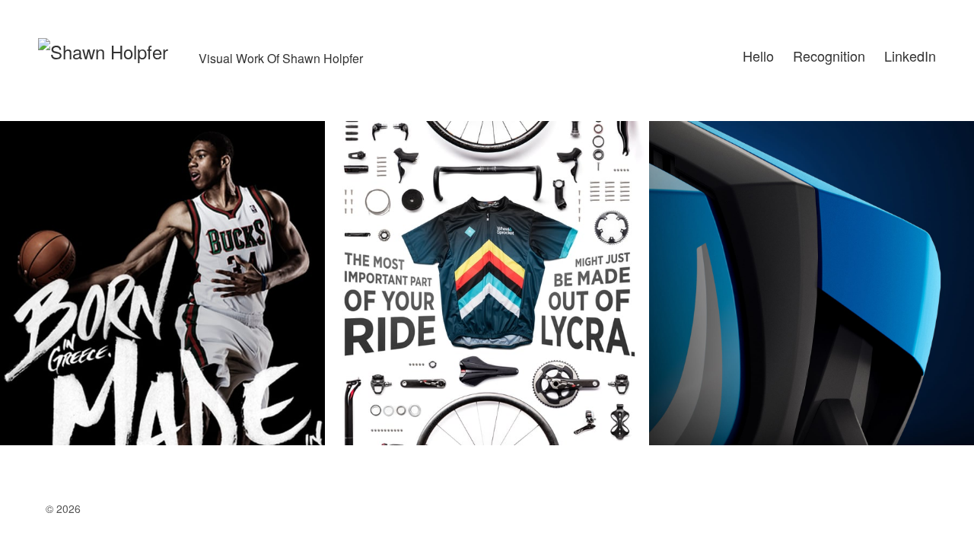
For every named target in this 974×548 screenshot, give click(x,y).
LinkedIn (910, 55)
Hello (758, 55)
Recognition (829, 55)
